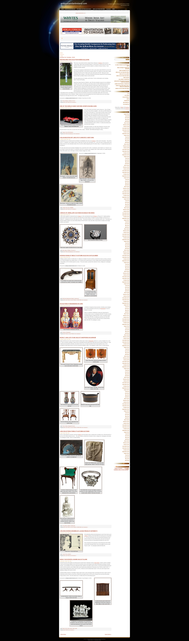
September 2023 (125, 176)
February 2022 (126, 209)
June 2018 (127, 287)
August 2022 (126, 199)
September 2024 (125, 154)
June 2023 (127, 181)
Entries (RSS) (90, 639)
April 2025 (127, 142)
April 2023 (127, 184)
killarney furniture (78, 11)
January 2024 (126, 168)
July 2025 (127, 137)
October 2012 (126, 407)
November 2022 (125, 193)
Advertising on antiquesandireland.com (69, 10)
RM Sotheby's (70, 132)
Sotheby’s (100, 63)
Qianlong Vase (98, 10)
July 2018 (127, 285)
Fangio (63, 132)
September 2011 (125, 430)
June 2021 (127, 223)
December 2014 (125, 361)
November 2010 (125, 448)
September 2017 (125, 303)
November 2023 (125, 172)
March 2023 (126, 186)
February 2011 (126, 442)
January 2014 (126, 380)
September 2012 (125, 409)
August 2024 (126, 156)
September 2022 (125, 197)
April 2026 (127, 121)
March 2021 (126, 229)
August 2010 (126, 453)
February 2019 (126, 273)
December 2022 (125, 191)
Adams (79, 216)
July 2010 (127, 455)
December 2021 (125, 213)
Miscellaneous (70, 133)
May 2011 (127, 437)
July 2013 (127, 391)
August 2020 (126, 241)
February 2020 (126, 252)
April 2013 (127, 396)
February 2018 (126, 294)
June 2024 (127, 160)
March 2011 (126, 441)
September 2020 (125, 239)
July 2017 (127, 306)
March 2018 (126, 292)
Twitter (122, 107)
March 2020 (126, 250)
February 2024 (126, 167)
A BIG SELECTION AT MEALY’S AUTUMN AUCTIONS (74, 431)
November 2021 (125, 214)
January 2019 (126, 274)
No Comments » (73, 102)
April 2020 (127, 248)
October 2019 (126, 259)
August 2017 (126, 305)
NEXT (125, 11)
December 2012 (125, 403)
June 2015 (127, 350)
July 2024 (127, 158)
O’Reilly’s (95, 216)
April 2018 (127, 290)
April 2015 (127, 354)
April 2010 (127, 460)
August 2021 (126, 220)
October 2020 (126, 237)
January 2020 (126, 253)
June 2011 (127, 435)
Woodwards (103, 308)
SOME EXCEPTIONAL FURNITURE (122, 83)
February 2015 (126, 358)
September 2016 (125, 324)
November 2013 (125, 384)
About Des (62, 54)
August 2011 (126, 432)
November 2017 (125, 299)
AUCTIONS (68, 102)
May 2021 (127, 225)
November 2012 (125, 405)
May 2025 (127, 140)
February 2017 (126, 315)
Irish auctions (64, 525)
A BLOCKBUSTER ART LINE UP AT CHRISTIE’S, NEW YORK (77, 137)
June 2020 (127, 244)
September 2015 (125, 345)
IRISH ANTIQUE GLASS (124, 70)
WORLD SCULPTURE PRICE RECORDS (105, 11)
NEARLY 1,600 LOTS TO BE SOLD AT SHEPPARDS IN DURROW (78, 337)
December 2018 (125, 276)
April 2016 (127, 333)
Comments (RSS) (98, 639)
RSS (126, 9)
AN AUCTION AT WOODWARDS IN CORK (71, 303)
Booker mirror (64, 628)
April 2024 (127, 163)
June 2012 (127, 414)
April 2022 (127, 206)
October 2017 (126, 301)
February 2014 (126, 379)
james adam (64, 250)
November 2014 (125, 363)
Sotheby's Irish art (72, 100)
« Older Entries (63, 634)
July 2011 (127, 433)
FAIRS (128, 98)
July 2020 (127, 243)
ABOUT (61, 52)
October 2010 (126, 449)
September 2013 (125, 388)
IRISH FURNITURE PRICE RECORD (110, 10)
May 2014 (127, 373)
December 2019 (125, 255)
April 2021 (127, 227)
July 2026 (127, 115)
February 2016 (126, 336)
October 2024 (126, 153)
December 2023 (125, 170)
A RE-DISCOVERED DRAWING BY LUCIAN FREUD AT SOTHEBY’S (78, 531)
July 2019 (127, 264)
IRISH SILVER (64, 11)
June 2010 (127, 456)
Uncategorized (126, 104)
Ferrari (66, 132)
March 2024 (126, 165)
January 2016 (126, 338)
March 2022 (126, 207)
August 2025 (126, 135)
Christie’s (94, 140)
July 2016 (127, 327)
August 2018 (126, 283)
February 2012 (126, 421)
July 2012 (127, 412)
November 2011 (126, 426)
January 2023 (126, 190)
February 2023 (126, 188)
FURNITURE (79, 427)
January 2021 (126, 232)
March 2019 (126, 271)
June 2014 (127, 372)
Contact (61, 55)
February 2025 (126, 146)
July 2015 (127, 349)
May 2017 (127, 310)
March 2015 (126, 356)
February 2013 (126, 400)
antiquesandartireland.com (80, 13)
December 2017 (125, 297)
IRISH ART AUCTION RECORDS (122, 72)
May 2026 (127, 119)
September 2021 (125, 218)
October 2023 (126, 174)
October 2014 (126, 365)
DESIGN (95, 11)
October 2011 (126, 428)
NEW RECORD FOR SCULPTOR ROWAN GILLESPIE (74, 59)
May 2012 (127, 416)
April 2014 (127, 375)
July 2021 (127, 221)
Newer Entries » (108, 634)
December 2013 (125, 382)
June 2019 (127, 266)
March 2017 (126, 313)
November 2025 (125, 130)
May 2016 (127, 331)
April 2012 (127, 418)
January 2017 (126, 317)
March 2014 (126, 377)
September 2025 (125, 133)
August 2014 (126, 368)
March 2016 (126, 335)
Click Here (127, 108)
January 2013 (126, 402)
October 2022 (126, 195)
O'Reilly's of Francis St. (71, 250)
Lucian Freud (64, 554)
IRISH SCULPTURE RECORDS (122, 75)
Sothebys (127, 463)
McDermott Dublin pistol (66, 298)
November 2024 (125, 151)
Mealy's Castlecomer (75, 298)
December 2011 (126, 425)
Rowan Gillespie (65, 100)
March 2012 (126, 419)
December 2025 (125, 128)
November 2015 (125, 342)
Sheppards (91, 340)
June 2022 (127, 202)
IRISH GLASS (70, 11)
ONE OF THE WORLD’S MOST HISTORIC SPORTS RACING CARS (78, 106)
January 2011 (126, 444)
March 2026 (126, 123)
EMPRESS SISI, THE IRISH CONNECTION (86, 10)
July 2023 (127, 179)
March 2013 (126, 398)
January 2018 (126, 296)
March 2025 (126, 144)
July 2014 (127, 370)
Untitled (127, 468)
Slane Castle (74, 628)
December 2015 (125, 340)
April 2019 (127, 269)
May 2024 (127, 161)
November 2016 (125, 320)
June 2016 (127, 329)
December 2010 (125, 446)
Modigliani (71, 207)
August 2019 (126, 262)
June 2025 (127, 138)
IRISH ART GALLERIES (122, 10)
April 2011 (127, 439)
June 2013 (127, 393)
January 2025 (126, 147)
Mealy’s (80, 434)
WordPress (103, 638)
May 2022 (127, 204)
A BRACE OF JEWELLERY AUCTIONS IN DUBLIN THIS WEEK (77, 212)
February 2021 (126, 230)
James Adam (97, 562)
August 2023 (126, 177)
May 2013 (127, 395)
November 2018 (125, 278)
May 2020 (127, 246)
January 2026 (126, 126)
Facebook (127, 107)
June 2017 (127, 308)
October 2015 (126, 343)
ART (64, 102)
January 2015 (126, 359)
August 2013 (126, 389)
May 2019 (127, 267)
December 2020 (125, 234)
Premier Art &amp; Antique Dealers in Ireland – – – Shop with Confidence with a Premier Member (121, 468)
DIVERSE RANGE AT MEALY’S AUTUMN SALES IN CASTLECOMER (79, 255)
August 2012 (126, 411)
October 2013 (126, 386)
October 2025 (126, 131)
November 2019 (125, 257)
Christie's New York (65, 207)
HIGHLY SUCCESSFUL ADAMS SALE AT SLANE (73, 559)
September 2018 (125, 282)
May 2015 (127, 352)
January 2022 (126, 211)
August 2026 (126, 114)
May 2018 (127, 289)
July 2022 (127, 200)
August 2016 (126, 326)
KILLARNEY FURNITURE (124, 79)
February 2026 (126, 124)
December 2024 (125, 149)
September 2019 (125, 260)
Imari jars (64, 332)
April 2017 (127, 312)
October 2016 (126, 322)
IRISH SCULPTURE (118, 11)
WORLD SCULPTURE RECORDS (122, 88)
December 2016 (125, 319)
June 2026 (127, 117)
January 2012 (126, 423)
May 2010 (127, 458)
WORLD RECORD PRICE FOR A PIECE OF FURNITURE (122, 86)
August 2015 (126, 347)
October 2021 (126, 216)
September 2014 (125, 366)
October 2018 (126, 280)
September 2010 (125, 451)
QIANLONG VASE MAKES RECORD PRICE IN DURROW (121, 82)
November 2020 (125, 236)
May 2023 (127, 183)
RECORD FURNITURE (87, 11)
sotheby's (69, 554)
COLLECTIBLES (71, 333)
